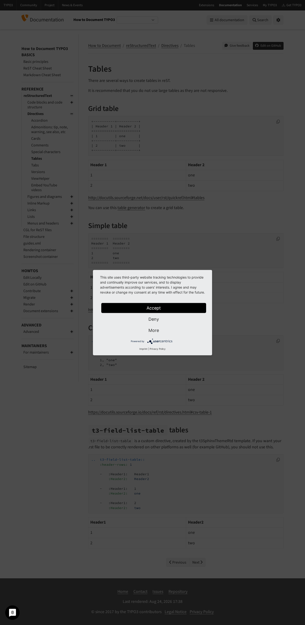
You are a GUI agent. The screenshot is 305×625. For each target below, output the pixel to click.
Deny (153, 318)
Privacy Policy (158, 348)
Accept (154, 307)
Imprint (143, 348)
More (153, 330)
